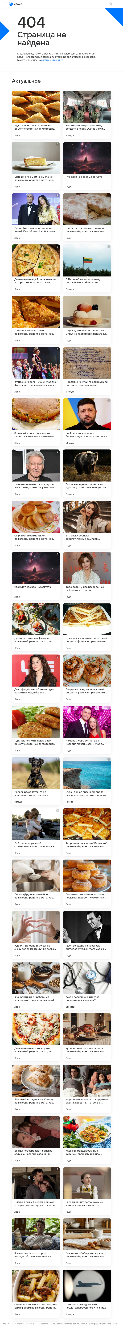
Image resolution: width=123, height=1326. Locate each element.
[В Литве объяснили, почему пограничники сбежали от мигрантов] (87, 268)
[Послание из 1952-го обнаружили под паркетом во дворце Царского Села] (87, 371)
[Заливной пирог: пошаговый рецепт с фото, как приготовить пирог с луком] (36, 422)
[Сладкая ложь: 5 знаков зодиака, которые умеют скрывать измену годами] (36, 1191)
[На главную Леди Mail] (17, 4)
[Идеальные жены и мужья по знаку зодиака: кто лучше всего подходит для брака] (36, 935)
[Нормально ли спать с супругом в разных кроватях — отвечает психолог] (87, 1089)
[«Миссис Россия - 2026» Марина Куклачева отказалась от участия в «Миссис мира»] (36, 371)
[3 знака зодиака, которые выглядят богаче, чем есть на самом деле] (36, 1242)
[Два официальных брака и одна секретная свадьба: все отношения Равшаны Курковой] (36, 679)
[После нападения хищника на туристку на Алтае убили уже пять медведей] (87, 473)
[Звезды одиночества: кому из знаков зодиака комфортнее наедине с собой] (87, 1191)
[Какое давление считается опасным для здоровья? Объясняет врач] (87, 986)
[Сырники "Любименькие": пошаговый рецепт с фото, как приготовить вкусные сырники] (36, 525)
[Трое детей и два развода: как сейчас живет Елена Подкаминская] (87, 576)
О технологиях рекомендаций (65, 1323)
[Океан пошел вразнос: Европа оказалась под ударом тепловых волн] (87, 781)
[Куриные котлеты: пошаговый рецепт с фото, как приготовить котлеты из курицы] (36, 730)
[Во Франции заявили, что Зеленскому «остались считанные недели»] (87, 422)
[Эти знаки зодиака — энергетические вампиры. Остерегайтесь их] (87, 525)
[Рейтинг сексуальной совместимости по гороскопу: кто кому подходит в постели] (36, 832)
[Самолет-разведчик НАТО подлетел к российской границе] (87, 1294)
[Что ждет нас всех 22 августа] (87, 166)
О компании (18, 1323)
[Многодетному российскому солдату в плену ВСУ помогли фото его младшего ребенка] (87, 115)
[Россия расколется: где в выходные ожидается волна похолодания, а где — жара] (36, 781)
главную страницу (51, 60)
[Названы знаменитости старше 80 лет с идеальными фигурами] (36, 473)
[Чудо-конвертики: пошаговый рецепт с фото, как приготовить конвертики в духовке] (36, 115)
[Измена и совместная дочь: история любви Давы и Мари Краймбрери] (87, 730)
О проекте (43, 1323)
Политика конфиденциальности (96, 1323)
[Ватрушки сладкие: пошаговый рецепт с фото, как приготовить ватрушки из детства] (87, 679)
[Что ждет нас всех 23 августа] (36, 576)
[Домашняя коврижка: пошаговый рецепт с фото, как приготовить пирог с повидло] (87, 627)
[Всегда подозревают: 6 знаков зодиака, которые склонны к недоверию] (36, 1140)
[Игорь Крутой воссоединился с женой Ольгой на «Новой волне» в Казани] (36, 217)
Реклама (30, 1323)
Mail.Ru (6, 1323)
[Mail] (11, 4)
